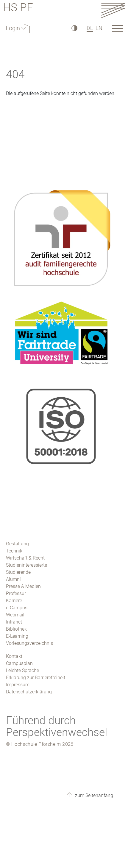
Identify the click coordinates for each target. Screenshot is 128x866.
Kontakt (14, 656)
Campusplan (19, 663)
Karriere (14, 600)
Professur (16, 593)
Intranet (14, 622)
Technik (14, 551)
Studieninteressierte (26, 565)
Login (13, 28)
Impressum (17, 684)
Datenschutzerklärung (29, 692)
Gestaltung (17, 544)
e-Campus (16, 607)
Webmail (15, 615)
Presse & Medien (23, 586)
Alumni (13, 579)
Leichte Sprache (22, 670)
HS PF (18, 8)
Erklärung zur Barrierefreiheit (35, 677)
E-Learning (17, 636)
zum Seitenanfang (93, 795)
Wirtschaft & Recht (25, 558)
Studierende (18, 572)
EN (99, 28)
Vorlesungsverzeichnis (29, 643)
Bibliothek (16, 629)
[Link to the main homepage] (113, 10)
